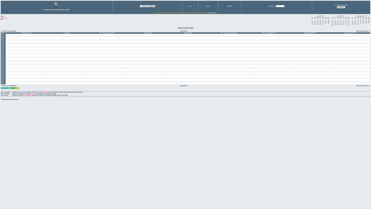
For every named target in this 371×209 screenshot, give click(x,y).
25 (325, 23)
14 (315, 21)
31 (323, 24)
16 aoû (34, 92)
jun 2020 (14, 95)
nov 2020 (46, 95)
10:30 (2, 43)
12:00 (2, 48)
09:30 (2, 40)
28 (315, 24)
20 (312, 23)
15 (317, 21)
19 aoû (51, 92)
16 (320, 21)
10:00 (2, 41)
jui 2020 (20, 95)
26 (328, 23)
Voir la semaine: (5, 93)
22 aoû (66, 92)
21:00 (2, 80)
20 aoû (56, 92)
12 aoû (14, 92)
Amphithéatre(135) (26, 33)
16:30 (2, 64)
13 (312, 21)
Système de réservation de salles (57, 10)
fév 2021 (65, 95)
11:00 (2, 45)
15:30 (2, 60)
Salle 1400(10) (147, 33)
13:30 (2, 53)
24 (323, 23)
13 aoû (19, 92)
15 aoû (29, 92)
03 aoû (23, 93)
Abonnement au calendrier (10, 99)
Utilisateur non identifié (341, 5)
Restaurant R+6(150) (350, 33)
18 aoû (45, 92)
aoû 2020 (27, 95)
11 (325, 20)
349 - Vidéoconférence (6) (269, 33)
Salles (208, 6)
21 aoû (61, 92)
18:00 (2, 69)
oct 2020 (40, 95)
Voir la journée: (5, 92)
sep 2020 (34, 95)
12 (328, 20)
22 (317, 23)
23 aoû (71, 92)
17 (323, 21)
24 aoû (76, 92)
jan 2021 (59, 95)
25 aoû (81, 92)
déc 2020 (53, 95)
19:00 (2, 73)
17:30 (2, 67)
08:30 (2, 36)
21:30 (2, 81)
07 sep (49, 93)
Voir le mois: (4, 95)
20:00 (2, 76)
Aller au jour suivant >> (363, 31)
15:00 (2, 59)
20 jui (13, 93)
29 (317, 24)
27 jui (18, 93)
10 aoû (28, 93)
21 (315, 23)
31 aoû (44, 93)
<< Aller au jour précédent (8, 31)
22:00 (2, 83)
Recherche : (272, 6)
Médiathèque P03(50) (309, 33)
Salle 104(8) (66, 33)
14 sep (54, 93)
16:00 (2, 62)
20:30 (2, 78)
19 (328, 21)
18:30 (2, 71)
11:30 (2, 47)
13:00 (2, 52)
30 (320, 24)
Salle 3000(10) (188, 33)
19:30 (2, 74)
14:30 (2, 57)
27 (312, 24)
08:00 (2, 34)
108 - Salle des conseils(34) (107, 33)
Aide (190, 6)
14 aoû (24, 92)
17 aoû (39, 92)
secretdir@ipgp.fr (211, 12)
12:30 (2, 50)
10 (323, 20)
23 (320, 23)
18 (325, 21)
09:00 (2, 38)
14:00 (2, 55)
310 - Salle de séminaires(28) (228, 33)
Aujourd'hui (183, 31)
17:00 (2, 66)
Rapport (229, 6)
